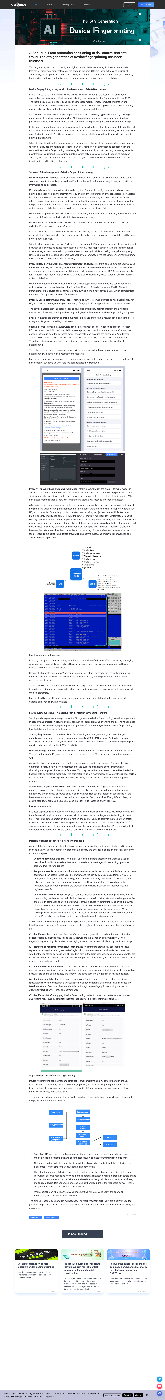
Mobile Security (35, 1217)
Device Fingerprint (51, 1217)
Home (36, 5)
